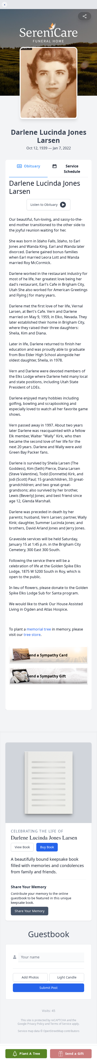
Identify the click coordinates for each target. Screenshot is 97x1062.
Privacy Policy (35, 1024)
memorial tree (39, 629)
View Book (22, 847)
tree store (32, 634)
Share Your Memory (29, 911)
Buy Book (47, 847)
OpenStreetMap (53, 1031)
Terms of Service (60, 1024)
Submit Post (48, 987)
